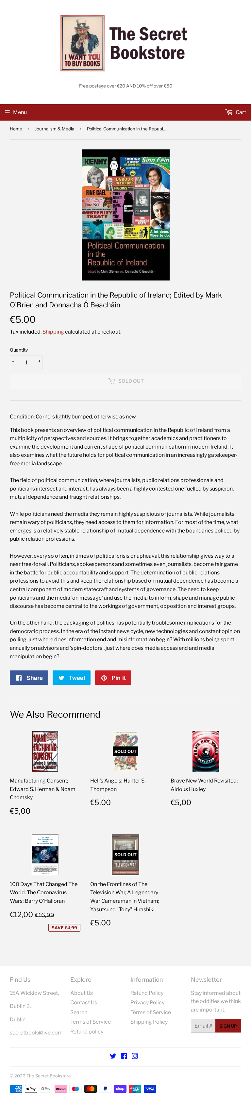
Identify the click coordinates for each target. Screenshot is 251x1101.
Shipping (53, 332)
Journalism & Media (54, 128)
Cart (240, 112)
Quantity (19, 350)
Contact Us (83, 1002)
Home (16, 128)
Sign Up (228, 1026)
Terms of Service (90, 1022)
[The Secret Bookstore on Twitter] (113, 1057)
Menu (20, 112)
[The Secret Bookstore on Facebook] (124, 1057)
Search (78, 1012)
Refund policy (86, 1032)
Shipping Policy (149, 1022)
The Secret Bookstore (48, 1075)
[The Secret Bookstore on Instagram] (135, 1057)
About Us (81, 993)
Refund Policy (146, 993)
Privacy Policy (147, 1002)
